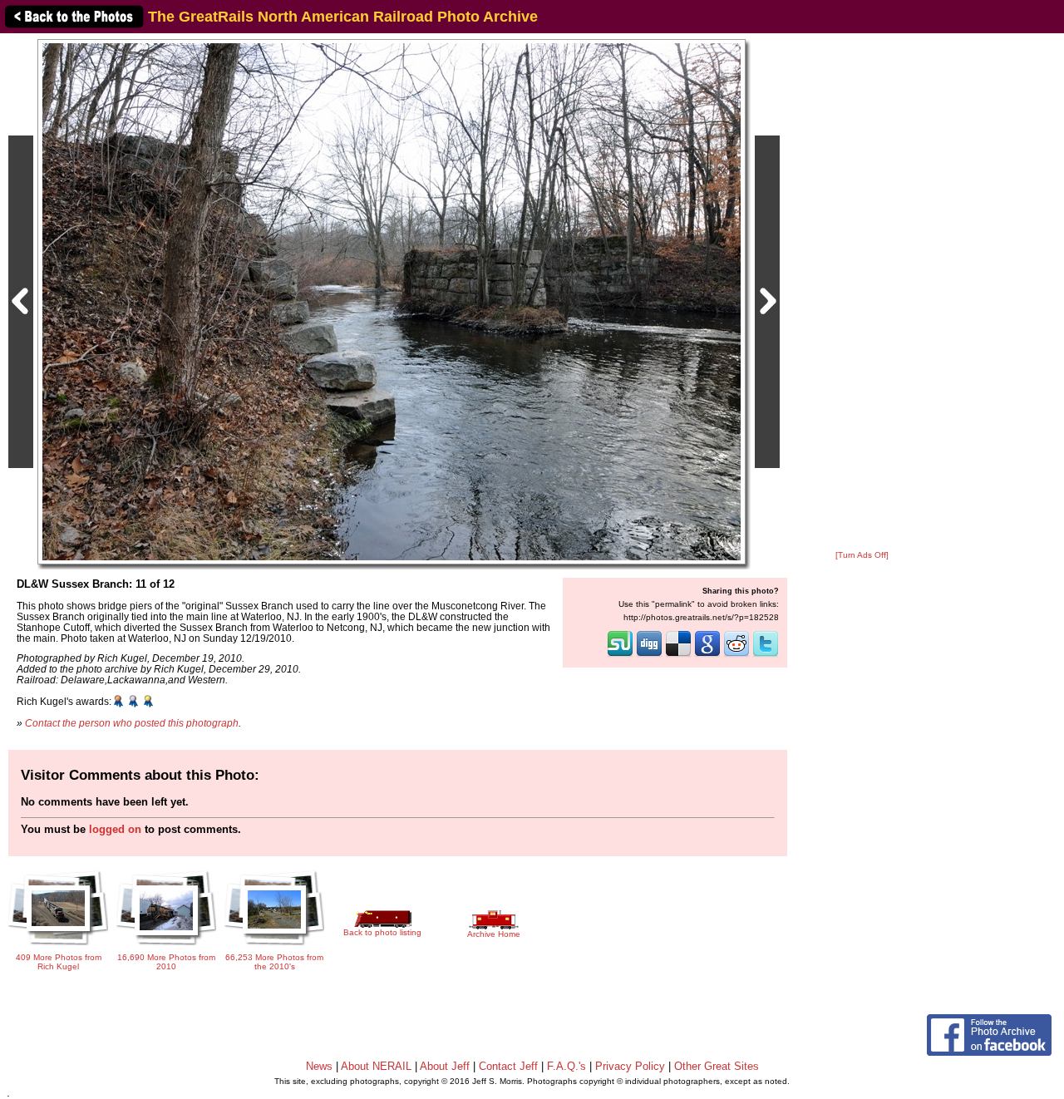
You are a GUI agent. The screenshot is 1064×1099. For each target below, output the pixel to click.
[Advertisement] (862, 292)
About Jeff (445, 1066)
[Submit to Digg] (649, 655)
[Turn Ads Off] (862, 554)
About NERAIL (376, 1066)
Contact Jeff (508, 1066)
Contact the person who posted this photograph (132, 722)
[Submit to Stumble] (620, 655)
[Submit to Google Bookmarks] (707, 655)
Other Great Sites (716, 1066)
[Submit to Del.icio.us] (678, 655)
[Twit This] (765, 655)
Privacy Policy (630, 1066)
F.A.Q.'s (566, 1066)
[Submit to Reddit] (736, 655)
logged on (115, 829)
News (319, 1066)
